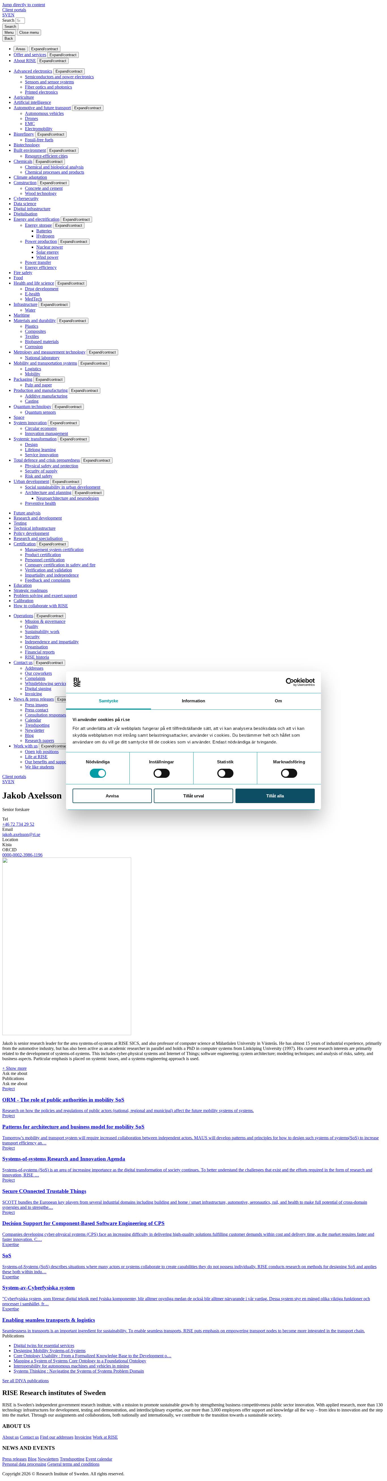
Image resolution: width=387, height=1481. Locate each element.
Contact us (23, 662)
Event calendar (99, 1459)
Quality (31, 626)
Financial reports (40, 652)
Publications (13, 1078)
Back (9, 38)
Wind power (47, 257)
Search (8, 20)
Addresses (34, 668)
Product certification (43, 554)
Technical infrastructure (35, 528)
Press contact (36, 709)
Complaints (35, 678)
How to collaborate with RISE (41, 605)
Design (31, 444)
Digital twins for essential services (44, 1345)
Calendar (33, 720)
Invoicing (33, 693)
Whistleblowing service (46, 683)
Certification (25, 543)
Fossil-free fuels (39, 139)
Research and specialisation (38, 538)
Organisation (36, 646)
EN (11, 14)
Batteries (44, 230)
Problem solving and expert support (45, 595)
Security (32, 636)
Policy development (31, 533)
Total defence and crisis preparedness (47, 460)
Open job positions (42, 751)
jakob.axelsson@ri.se (21, 834)
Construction (25, 182)
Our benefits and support (47, 761)
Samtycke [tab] (108, 700)
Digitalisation (25, 213)
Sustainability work (42, 631)
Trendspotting (37, 725)
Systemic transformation (35, 438)
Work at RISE (105, 1437)
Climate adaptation (30, 177)
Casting (32, 401)
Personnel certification (45, 559)
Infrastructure (25, 304)
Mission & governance (45, 621)
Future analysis (27, 513)
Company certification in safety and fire (60, 564)
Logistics (33, 368)
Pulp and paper (38, 385)
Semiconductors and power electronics (59, 76)
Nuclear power (49, 247)
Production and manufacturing (41, 390)
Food (18, 277)
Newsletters (48, 1459)
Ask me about (14, 1073)
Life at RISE (36, 756)
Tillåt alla (275, 795)
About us (10, 1437)
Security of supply (41, 471)
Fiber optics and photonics (48, 87)
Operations (23, 615)
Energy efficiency (41, 267)
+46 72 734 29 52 (18, 824)
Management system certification (54, 549)
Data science (25, 203)
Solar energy (47, 252)
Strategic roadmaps (31, 590)
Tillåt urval (193, 795)
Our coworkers (38, 673)
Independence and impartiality (52, 641)
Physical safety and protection (51, 465)
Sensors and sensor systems (49, 81)
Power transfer (38, 262)
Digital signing (38, 688)
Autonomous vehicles (44, 113)
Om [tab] (278, 700)
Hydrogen (45, 236)
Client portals (14, 9)
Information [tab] (193, 700)
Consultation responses (45, 715)
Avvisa (112, 795)
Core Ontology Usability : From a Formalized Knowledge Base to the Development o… (92, 1355)
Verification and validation (48, 570)
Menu (9, 32)
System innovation (30, 422)
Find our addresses (56, 1437)
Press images (36, 704)
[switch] (162, 773)
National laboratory (42, 357)
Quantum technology (32, 406)
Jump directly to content (23, 4)
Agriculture (24, 97)
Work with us (26, 745)
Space (19, 417)
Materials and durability (35, 320)
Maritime (22, 315)
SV (5, 14)
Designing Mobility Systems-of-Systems (50, 1350)
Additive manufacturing (46, 396)
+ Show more (14, 1068)
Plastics (31, 326)
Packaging (23, 379)
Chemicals (23, 161)
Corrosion (34, 346)
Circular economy (41, 428)
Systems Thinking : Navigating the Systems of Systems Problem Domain (79, 1371)
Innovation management (46, 433)
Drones (31, 118)
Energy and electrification (36, 219)
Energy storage (38, 225)
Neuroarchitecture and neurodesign (67, 498)
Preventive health (40, 503)
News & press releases (34, 699)
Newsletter (34, 730)
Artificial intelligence (32, 102)
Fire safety (23, 272)
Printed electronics (41, 92)
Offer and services (30, 54)
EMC (30, 123)
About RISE (25, 60)
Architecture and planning (48, 492)
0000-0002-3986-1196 (22, 854)
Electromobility (38, 128)
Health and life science (34, 283)
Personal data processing (24, 1464)
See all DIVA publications (25, 1380)
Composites (35, 331)
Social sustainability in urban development (62, 487)
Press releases (14, 1459)
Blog (29, 735)
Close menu (29, 32)
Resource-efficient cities (46, 156)
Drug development (41, 288)
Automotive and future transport (42, 107)
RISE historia (37, 657)
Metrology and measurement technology (50, 352)
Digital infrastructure (32, 208)
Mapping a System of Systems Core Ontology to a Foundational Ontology (80, 1360)
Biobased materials (42, 341)
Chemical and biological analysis (54, 167)
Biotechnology (27, 144)
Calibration (23, 600)
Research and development (38, 518)
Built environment (30, 150)
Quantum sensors (40, 412)
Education (23, 585)
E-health (32, 293)
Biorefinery (24, 134)
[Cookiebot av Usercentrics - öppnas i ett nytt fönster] (290, 682)
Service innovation (41, 454)
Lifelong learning (40, 449)
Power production (41, 241)
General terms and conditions (73, 1464)
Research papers (39, 740)
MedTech (33, 299)
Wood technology (41, 193)
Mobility (32, 373)
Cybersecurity (26, 198)
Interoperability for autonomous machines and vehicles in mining (71, 1366)
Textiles (32, 336)
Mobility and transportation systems (45, 363)
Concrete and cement (44, 188)
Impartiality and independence (52, 575)
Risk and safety (38, 476)
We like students (39, 766)
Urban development (31, 481)
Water (30, 310)
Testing (20, 523)
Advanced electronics (33, 71)
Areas (20, 49)
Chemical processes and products (54, 172)
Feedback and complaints (47, 580)
